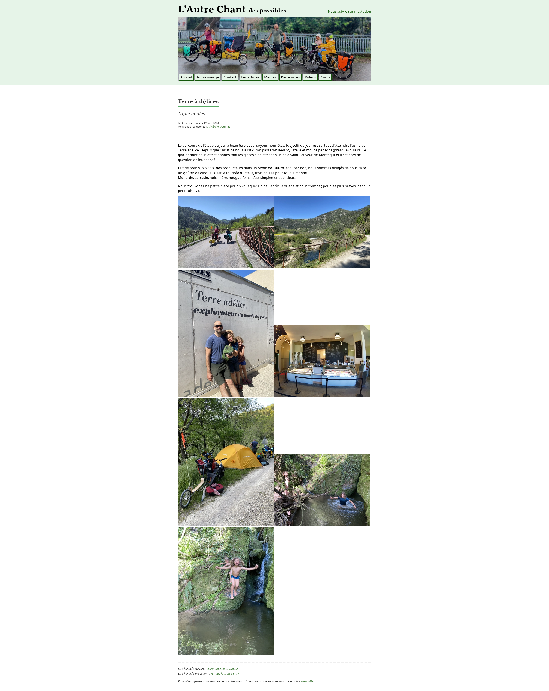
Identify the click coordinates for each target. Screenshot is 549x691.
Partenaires (290, 77)
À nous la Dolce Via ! (225, 673)
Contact (230, 77)
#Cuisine (225, 126)
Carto (325, 77)
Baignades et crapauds (222, 669)
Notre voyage (208, 77)
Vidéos (310, 77)
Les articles (250, 77)
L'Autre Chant (232, 9)
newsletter (308, 681)
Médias (270, 77)
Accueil (186, 77)
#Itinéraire (213, 126)
